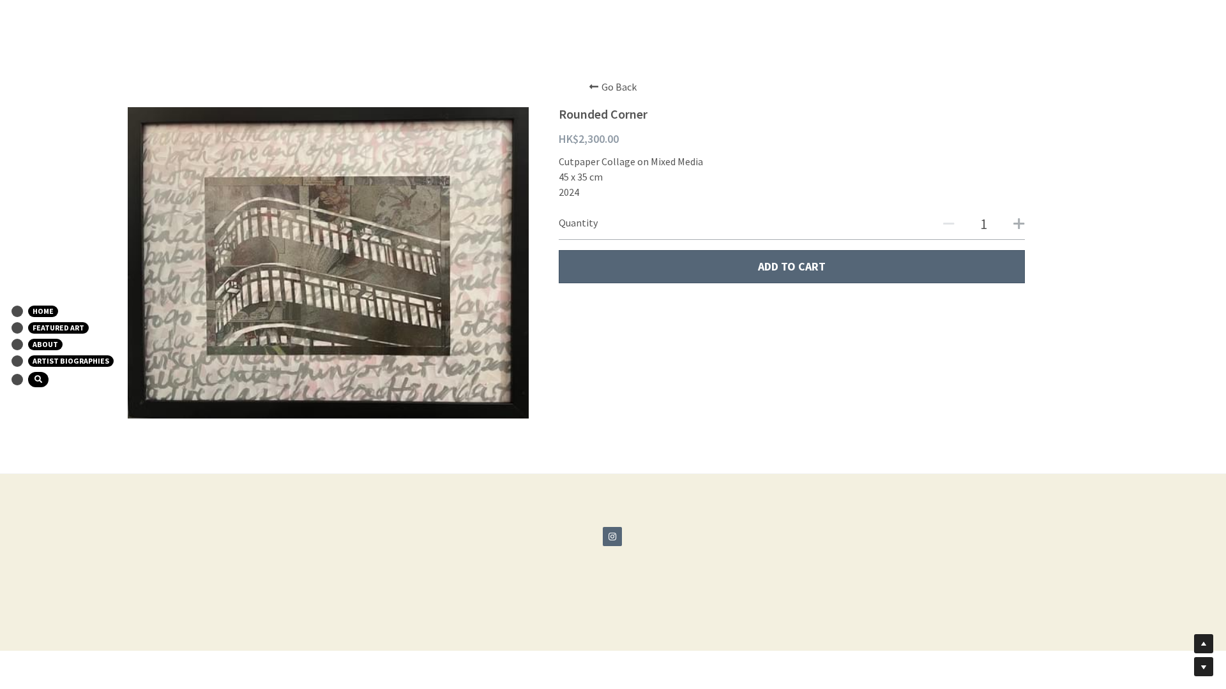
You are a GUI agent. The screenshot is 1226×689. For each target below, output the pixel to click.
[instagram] (612, 536)
